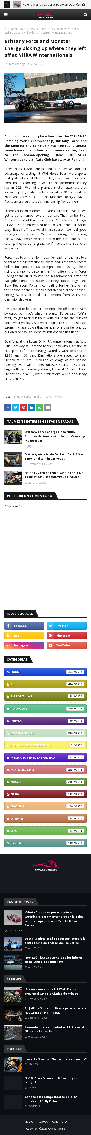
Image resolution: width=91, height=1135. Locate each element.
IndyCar (42, 721)
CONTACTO (59, 1121)
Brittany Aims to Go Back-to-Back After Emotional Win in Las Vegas (54, 456)
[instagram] (24, 645)
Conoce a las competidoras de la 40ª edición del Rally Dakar (51, 1099)
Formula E (42, 709)
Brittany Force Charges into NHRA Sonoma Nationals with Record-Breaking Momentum (55, 436)
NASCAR (42, 782)
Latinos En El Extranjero (42, 745)
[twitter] (67, 626)
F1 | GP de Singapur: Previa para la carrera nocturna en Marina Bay (56, 1010)
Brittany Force (22, 396)
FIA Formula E (42, 696)
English (38, 396)
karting (42, 843)
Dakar (42, 672)
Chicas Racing (16, 64)
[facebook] (24, 626)
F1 (42, 684)
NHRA (30, 29)
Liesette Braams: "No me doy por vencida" (56, 1059)
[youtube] (67, 645)
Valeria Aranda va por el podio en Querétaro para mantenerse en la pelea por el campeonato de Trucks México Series (54, 918)
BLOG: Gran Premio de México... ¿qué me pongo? (54, 1080)
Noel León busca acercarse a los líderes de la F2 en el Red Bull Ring (53, 959)
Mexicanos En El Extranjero (42, 757)
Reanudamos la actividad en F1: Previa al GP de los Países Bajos (54, 1029)
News (48, 396)
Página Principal (14, 29)
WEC (42, 831)
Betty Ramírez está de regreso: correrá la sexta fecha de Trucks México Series (55, 941)
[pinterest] (67, 635)
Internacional (42, 733)
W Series (42, 818)
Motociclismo (42, 770)
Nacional (42, 806)
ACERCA (43, 1121)
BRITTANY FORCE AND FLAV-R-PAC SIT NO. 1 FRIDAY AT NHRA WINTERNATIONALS (55, 475)
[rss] (24, 635)
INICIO (29, 1121)
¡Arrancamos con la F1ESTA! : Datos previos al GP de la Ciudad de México (51, 991)
